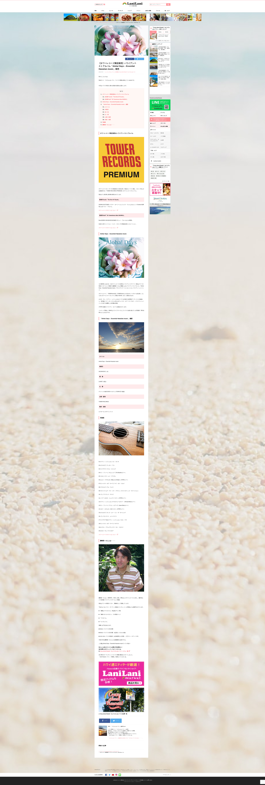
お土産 (162, 140)
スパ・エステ (153, 136)
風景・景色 (154, 178)
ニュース (111, 10)
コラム (102, 10)
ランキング (120, 10)
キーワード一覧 (165, 181)
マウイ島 (152, 157)
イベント (138, 10)
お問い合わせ (149, 780)
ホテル (151, 144)
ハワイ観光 (163, 136)
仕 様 (106, 114)
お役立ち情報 (148, 10)
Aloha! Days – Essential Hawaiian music (112, 101)
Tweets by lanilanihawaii (156, 98)
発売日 (106, 109)
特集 (95, 10)
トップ (96, 22)
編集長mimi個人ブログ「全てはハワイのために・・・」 (131, 738)
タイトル (106, 107)
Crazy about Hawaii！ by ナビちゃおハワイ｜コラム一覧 (114, 651)
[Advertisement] (160, 90)
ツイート (140, 58)
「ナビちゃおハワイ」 (113, 738)
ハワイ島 (163, 153)
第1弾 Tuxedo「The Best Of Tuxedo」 (114, 96)
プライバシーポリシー (135, 780)
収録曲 (103, 122)
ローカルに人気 (161, 173)
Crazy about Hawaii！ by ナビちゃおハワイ (108, 22)
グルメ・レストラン (154, 133)
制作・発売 (107, 119)
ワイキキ (163, 171)
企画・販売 (107, 117)
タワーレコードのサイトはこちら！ (107, 210)
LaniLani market (157, 161)
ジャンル (158, 10)
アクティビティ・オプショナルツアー (154, 140)
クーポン (164, 123)
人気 (153, 171)
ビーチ (162, 144)
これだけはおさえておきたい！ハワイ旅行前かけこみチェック (159, 119)
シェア (130, 58)
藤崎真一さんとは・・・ (108, 124)
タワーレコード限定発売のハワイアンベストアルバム (115, 94)
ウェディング (163, 147)
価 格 (106, 112)
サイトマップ (127, 780)
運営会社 (122, 780)
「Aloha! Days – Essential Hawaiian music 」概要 (114, 104)
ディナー (153, 173)
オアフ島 (152, 153)
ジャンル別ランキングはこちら (162, 40)
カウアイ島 (163, 157)
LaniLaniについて (116, 780)
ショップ (130, 10)
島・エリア (167, 10)
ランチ (158, 171)
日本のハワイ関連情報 (161, 175)
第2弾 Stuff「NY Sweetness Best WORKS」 (115, 99)
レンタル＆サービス (154, 147)
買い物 (162, 133)
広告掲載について (143, 780)
